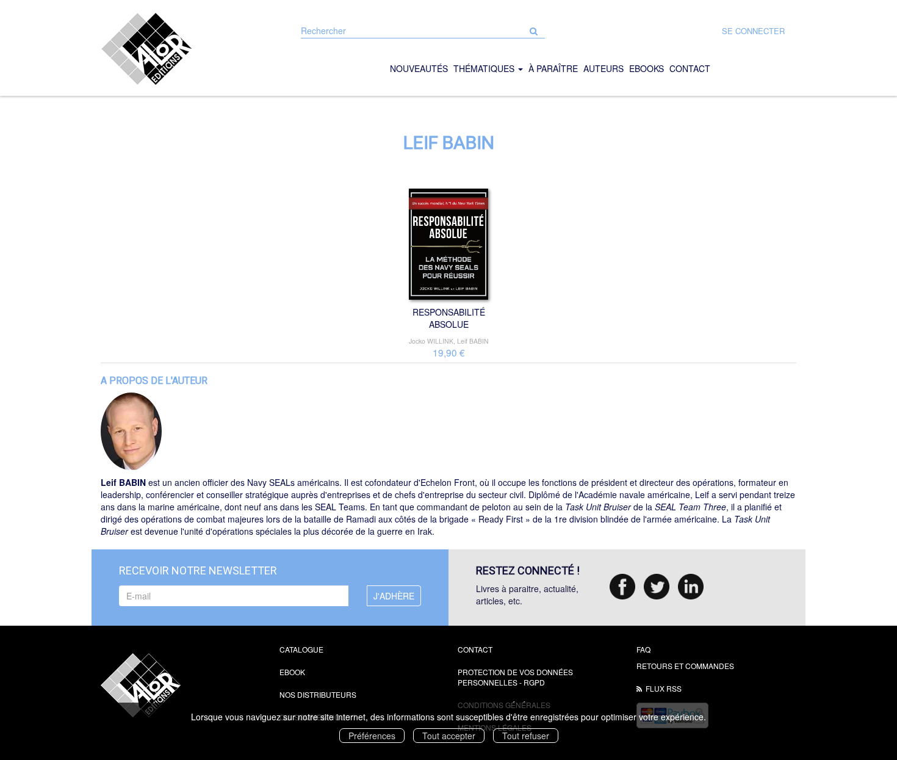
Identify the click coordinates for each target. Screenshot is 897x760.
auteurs (603, 68)
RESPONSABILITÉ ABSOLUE (448, 318)
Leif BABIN (473, 341)
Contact (475, 649)
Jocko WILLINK (431, 341)
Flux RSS (664, 688)
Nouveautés (419, 68)
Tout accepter (448, 735)
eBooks (646, 68)
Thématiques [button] (485, 68)
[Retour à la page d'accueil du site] (181, 48)
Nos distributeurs (317, 694)
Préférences (371, 735)
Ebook (292, 672)
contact (689, 68)
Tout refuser (525, 735)
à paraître (553, 68)
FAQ (643, 649)
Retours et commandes (685, 665)
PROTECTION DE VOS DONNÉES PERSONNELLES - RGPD (515, 677)
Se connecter (753, 31)
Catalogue (301, 649)
